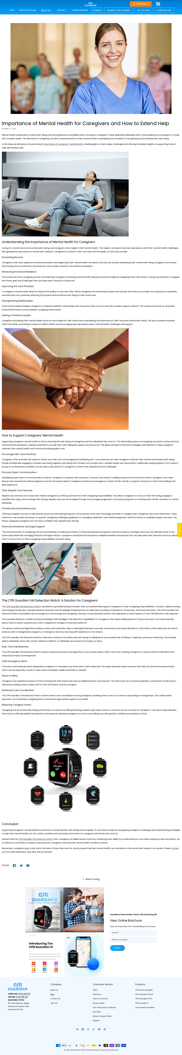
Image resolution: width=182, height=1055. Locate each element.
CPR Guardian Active (144, 994)
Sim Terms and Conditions (104, 1007)
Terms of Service (100, 998)
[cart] (158, 4)
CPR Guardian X (142, 1003)
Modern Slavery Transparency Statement (102, 1050)
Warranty (97, 994)
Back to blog (93, 879)
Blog (52, 994)
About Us (54, 990)
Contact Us (55, 998)
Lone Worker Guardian (144, 1007)
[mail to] (27, 865)
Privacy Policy (98, 1003)
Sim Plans (97, 1012)
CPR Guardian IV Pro (143, 998)
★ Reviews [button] (179, 530)
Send (117, 948)
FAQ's (95, 990)
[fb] (14, 865)
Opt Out (54, 1003)
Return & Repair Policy (102, 1016)
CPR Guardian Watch (78, 1050)
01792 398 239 (142, 3)
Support (96, 1020)
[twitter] (21, 865)
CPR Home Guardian (144, 990)
